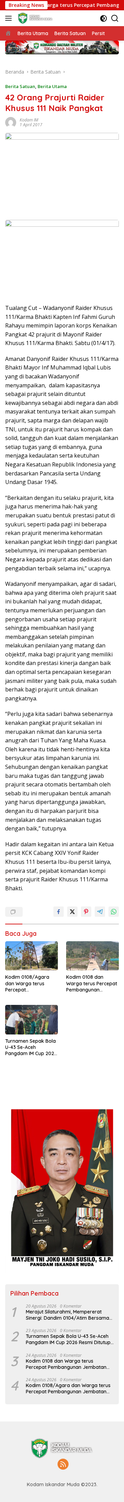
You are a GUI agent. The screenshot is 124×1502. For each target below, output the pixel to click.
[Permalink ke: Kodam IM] (10, 122)
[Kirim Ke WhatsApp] (113, 911)
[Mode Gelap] (103, 18)
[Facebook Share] (58, 911)
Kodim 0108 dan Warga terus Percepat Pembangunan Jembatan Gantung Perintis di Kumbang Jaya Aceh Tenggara (91, 983)
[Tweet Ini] (72, 911)
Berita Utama (52, 86)
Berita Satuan (20, 86)
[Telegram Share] (100, 911)
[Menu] (9, 18)
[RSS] (63, 1465)
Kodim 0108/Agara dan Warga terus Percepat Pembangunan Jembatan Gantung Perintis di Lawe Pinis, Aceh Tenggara (29, 983)
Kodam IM (29, 120)
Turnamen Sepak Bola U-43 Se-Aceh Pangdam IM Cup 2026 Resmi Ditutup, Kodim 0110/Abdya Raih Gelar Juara (31, 1047)
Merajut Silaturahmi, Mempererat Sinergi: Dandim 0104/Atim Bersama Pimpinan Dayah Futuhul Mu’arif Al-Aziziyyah (67, 1315)
